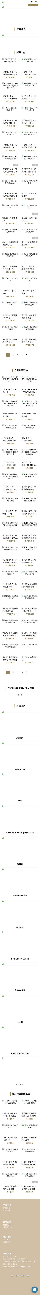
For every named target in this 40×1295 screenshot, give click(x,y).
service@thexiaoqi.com (14, 1259)
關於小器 (7, 1208)
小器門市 (7, 1210)
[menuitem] (8, 355)
